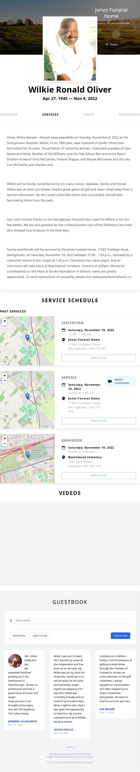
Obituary (8, 114)
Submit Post (120, 635)
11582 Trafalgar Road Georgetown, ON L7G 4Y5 (84, 407)
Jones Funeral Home (111, 13)
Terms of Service (79, 756)
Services (50, 114)
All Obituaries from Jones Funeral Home (111, 23)
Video (88, 114)
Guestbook (129, 114)
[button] (27, 337)
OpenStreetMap (73, 762)
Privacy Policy (60, 756)
